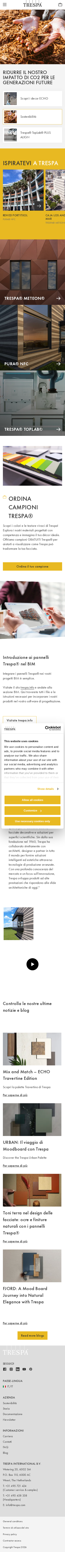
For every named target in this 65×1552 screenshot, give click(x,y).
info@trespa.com (15, 1505)
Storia (6, 1408)
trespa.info (27, 687)
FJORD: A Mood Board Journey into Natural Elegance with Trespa (25, 1295)
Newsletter (9, 1419)
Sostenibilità (10, 1403)
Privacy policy (10, 1534)
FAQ (5, 1447)
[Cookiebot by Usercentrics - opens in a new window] (46, 728)
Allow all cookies (32, 799)
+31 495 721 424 (16, 1486)
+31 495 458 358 (16, 1495)
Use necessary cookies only (32, 821)
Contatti (7, 1441)
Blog (5, 1452)
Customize (30, 810)
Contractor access (12, 1540)
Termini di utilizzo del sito (16, 1527)
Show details (45, 788)
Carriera (8, 1436)
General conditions (13, 1521)
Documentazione (12, 1414)
